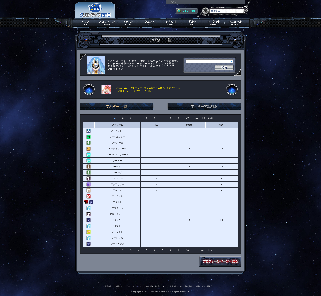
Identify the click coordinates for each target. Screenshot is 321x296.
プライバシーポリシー (134, 286)
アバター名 (117, 124)
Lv (156, 124)
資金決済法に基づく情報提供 (181, 286)
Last (210, 118)
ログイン (171, 2)
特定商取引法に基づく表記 (156, 286)
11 (196, 118)
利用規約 (119, 286)
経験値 (189, 124)
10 (187, 118)
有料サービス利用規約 (204, 286)
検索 (224, 67)
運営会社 (108, 286)
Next (203, 118)
